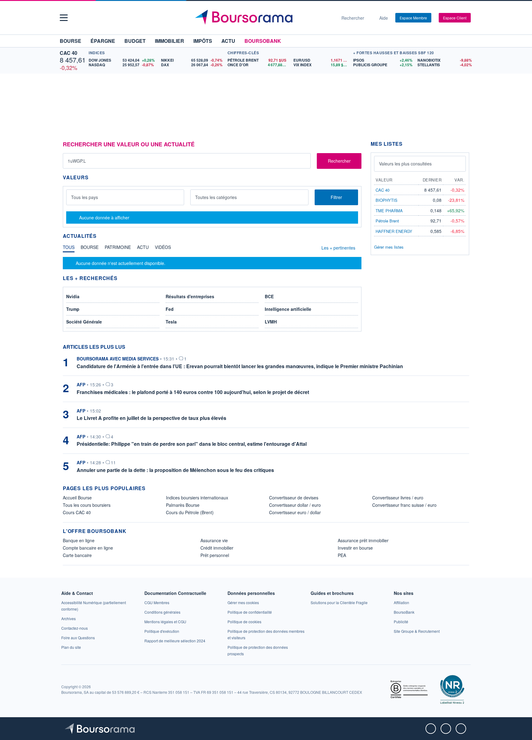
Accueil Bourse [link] (77, 497)
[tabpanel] (212, 263)
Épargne (103, 40)
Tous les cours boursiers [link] (87, 505)
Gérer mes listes (389, 247)
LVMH (271, 322)
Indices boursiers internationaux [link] (197, 497)
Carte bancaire (77, 555)
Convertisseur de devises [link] (293, 497)
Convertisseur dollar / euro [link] (295, 505)
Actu (228, 40)
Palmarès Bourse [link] (183, 505)
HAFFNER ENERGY (394, 231)
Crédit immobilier (216, 548)
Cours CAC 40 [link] (77, 512)
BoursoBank (262, 40)
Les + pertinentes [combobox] (338, 248)
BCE (269, 296)
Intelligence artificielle (288, 309)
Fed (170, 309)
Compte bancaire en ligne (88, 548)
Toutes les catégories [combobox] (216, 197)
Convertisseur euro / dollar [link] (295, 512)
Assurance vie (214, 540)
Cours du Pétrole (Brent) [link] (190, 512)
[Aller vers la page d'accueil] (263, 18)
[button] (64, 17)
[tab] (69, 249)
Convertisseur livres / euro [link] (397, 497)
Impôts (202, 40)
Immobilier (169, 40)
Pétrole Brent (387, 221)
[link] (68, 618)
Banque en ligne (79, 540)
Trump (72, 309)
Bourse (70, 40)
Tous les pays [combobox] (84, 197)
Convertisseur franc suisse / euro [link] (404, 505)
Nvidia (72, 296)
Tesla (171, 322)
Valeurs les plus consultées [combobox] (405, 164)
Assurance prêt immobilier (363, 540)
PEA (342, 555)
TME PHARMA (389, 210)
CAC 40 (68, 52)
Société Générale (84, 322)
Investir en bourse (355, 548)
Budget (135, 40)
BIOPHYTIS (386, 200)
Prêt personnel (214, 555)
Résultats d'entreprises (190, 296)
